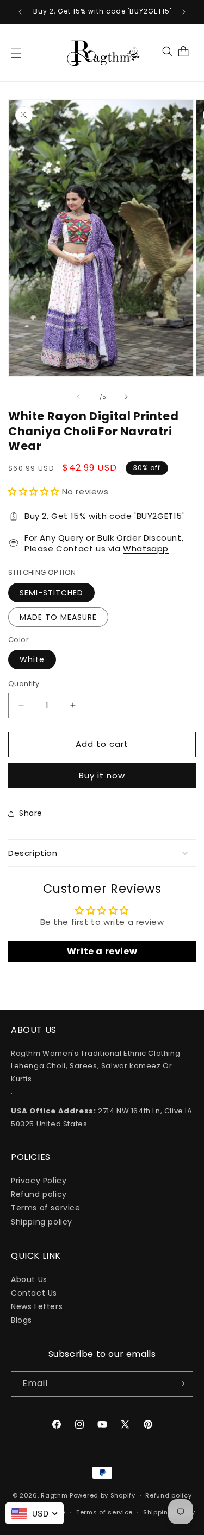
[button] (16, 53)
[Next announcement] (184, 12)
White (32, 659)
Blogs (21, 1320)
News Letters (37, 1306)
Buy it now (102, 775)
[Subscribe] (181, 1384)
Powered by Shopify (102, 1495)
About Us (29, 1279)
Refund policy (39, 1194)
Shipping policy (41, 1221)
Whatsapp (146, 548)
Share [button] (30, 813)
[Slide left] (78, 397)
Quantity (23, 683)
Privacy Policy (38, 1180)
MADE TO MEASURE (58, 617)
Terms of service (46, 1207)
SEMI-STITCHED (51, 592)
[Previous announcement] (20, 12)
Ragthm (54, 1495)
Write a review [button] (102, 951)
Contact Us (34, 1292)
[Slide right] (126, 397)
